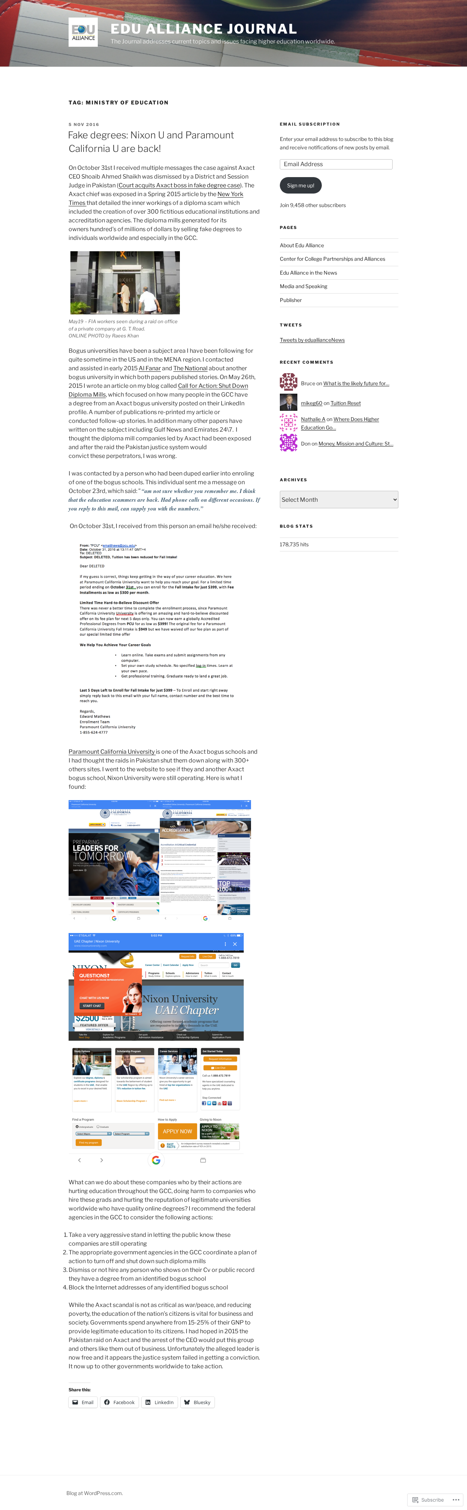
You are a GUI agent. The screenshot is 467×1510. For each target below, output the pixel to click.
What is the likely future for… (356, 383)
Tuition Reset (346, 403)
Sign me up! (300, 185)
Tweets (291, 325)
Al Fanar (150, 368)
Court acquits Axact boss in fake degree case (179, 185)
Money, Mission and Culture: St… (356, 443)
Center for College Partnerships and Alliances (332, 259)
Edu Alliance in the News (308, 272)
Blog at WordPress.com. (94, 1493)
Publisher (291, 300)
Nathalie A (313, 419)
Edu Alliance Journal (204, 29)
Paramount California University (112, 751)
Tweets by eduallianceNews (312, 340)
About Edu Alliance (302, 245)
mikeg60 (312, 403)
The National (190, 368)
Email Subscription (310, 124)
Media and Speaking (303, 286)
